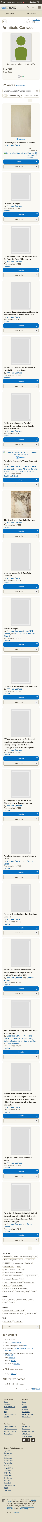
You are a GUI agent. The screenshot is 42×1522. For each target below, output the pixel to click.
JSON (38, 1389)
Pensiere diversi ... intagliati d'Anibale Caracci (20, 915)
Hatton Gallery (14, 1043)
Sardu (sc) (7, 1480)
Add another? (20, 85)
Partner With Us (9, 1407)
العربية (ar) (7, 1450)
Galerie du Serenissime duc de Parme (20, 686)
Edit (4, 21)
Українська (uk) (9, 1485)
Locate (21, 214)
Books (24, 1404)
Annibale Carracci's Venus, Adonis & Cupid (20, 462)
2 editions (7, 436)
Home (24, 1402)
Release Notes (27, 1436)
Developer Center (10, 1426)
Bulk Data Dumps (10, 1431)
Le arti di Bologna (12, 203)
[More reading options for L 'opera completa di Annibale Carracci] (36, 591)
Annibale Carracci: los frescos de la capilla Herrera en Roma (19, 369)
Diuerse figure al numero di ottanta (19, 142)
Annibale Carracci (14, 145)
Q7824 (13, 1361)
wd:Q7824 (17, 1364)
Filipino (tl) (7, 1490)
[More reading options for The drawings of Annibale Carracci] (36, 536)
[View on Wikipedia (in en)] (19, 77)
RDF (33, 1389)
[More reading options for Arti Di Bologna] (36, 649)
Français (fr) (8, 1463)
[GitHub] (33, 1440)
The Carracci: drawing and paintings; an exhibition (21, 1032)
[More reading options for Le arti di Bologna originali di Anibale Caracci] (36, 1240)
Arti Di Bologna (11, 628)
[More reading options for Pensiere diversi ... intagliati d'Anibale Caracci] (36, 933)
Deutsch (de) (8, 1455)
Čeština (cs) (8, 1453)
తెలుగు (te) (7, 1483)
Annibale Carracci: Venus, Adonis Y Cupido (20, 857)
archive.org (11, 1508)
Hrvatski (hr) (8, 1468)
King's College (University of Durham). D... (19, 1039)
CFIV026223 (9, 1355)
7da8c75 (16, 1512)
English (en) (8, 1458)
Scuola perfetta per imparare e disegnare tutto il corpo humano (18, 801)
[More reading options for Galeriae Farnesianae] (36, 330)
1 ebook (15, 476)
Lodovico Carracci (15, 1036)
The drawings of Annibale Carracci (19, 519)
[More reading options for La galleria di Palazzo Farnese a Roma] (36, 1176)
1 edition (7, 641)
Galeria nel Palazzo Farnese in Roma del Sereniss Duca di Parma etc (20, 258)
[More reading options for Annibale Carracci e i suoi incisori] (36, 993)
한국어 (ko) (8, 1473)
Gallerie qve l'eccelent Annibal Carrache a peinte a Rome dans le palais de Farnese (19, 425)
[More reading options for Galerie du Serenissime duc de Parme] (36, 702)
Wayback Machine (27, 1507)
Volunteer (7, 1404)
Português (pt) (9, 1475)
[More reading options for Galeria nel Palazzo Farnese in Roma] (36, 275)
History (37, 22)
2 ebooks (32, 156)
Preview (22, 139)
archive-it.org (23, 1508)
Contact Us (26, 1429)
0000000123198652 (15, 1343)
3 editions (7, 266)
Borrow (19, 480)
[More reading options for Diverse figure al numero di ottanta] (36, 166)
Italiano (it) (7, 1470)
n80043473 (27, 1345)
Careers (6, 1409)
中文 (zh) (7, 1488)
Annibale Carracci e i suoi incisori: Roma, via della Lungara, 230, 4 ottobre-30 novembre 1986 (19, 972)
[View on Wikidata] (22, 77)
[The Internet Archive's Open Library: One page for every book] (9, 7)
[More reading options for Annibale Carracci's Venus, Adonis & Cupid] (36, 485)
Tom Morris (36, 20)
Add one (13, 1374)
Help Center (26, 1426)
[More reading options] (36, 161)
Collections (26, 1412)
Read (19, 162)
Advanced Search (28, 1414)
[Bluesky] (24, 1440)
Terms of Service (10, 1414)
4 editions (31, 155)
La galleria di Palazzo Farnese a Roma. (18, 1159)
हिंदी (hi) (6, 1465)
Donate (20, 2)
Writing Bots (8, 1434)
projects (9, 1507)
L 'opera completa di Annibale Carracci (17, 574)
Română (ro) (8, 1478)
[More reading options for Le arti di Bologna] (36, 219)
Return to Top (26, 1417)
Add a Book (26, 1434)
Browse (30, 13)
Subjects (25, 1409)
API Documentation (10, 1429)
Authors (24, 1407)
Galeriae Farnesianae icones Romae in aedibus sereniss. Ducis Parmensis (21, 313)
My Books (10, 13)
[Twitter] (28, 1440)
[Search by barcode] (33, 7)
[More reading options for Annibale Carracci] (36, 386)
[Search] (27, 7)
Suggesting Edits (28, 1431)
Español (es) (8, 1460)
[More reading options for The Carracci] (36, 1057)
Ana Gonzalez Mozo (25, 471)
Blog (5, 1412)
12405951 (12, 1358)
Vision (6, 1402)
